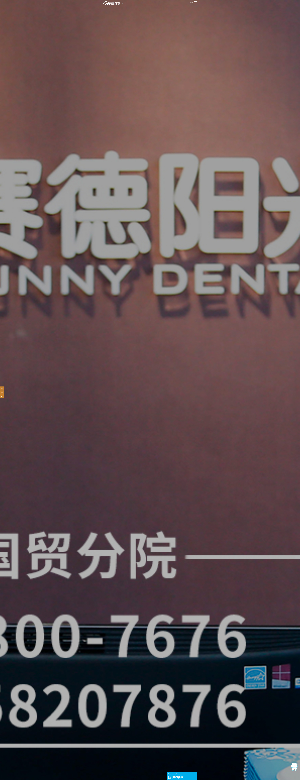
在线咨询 (2, 396)
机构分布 (2, 392)
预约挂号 (2, 388)
